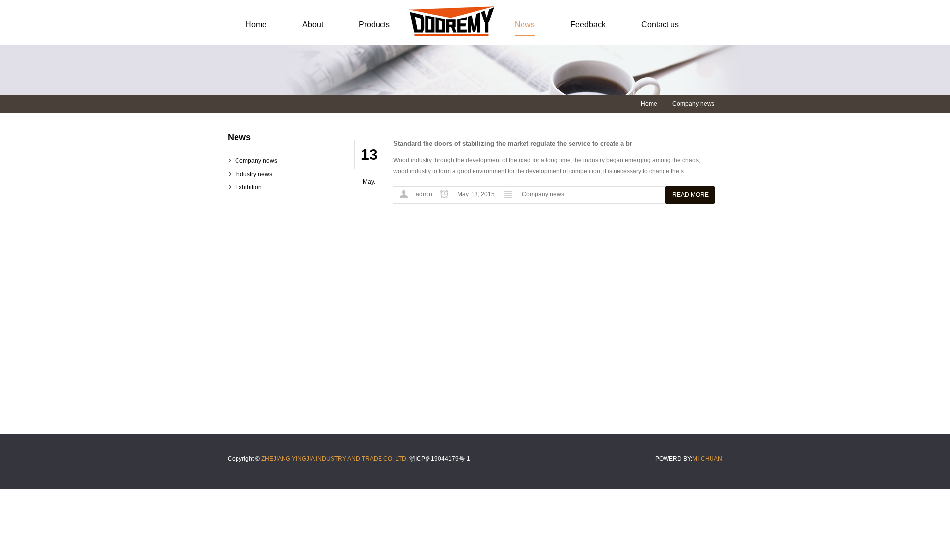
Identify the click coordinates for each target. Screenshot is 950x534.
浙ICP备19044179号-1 (439, 458)
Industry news (253, 174)
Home (649, 103)
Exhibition (248, 187)
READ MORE (690, 194)
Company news (256, 160)
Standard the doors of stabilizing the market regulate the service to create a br (512, 143)
